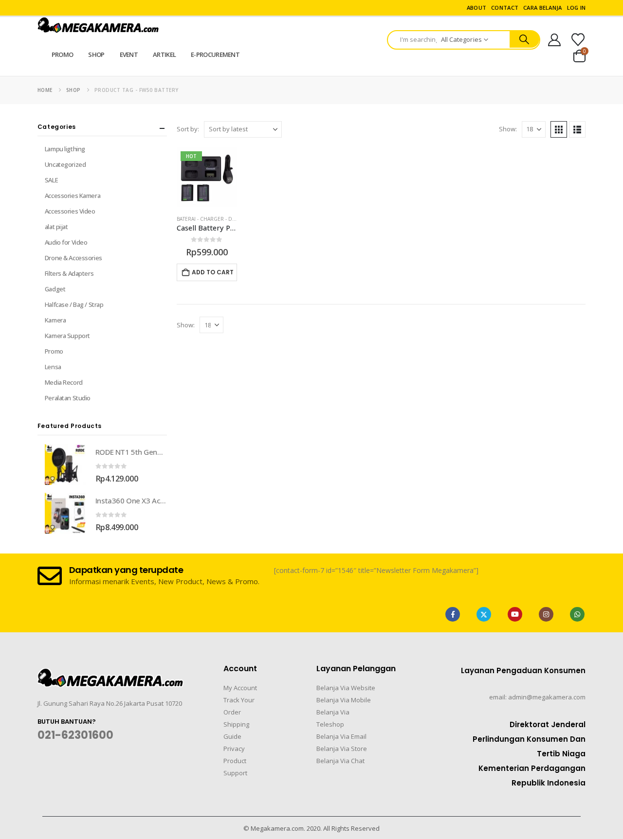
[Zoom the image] (110, 674)
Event (129, 54)
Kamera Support (67, 335)
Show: (508, 129)
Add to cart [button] (213, 272)
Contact (504, 7)
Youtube (515, 614)
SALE (51, 180)
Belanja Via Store (341, 748)
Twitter (483, 614)
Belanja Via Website (345, 687)
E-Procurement (215, 54)
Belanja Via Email (341, 736)
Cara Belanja (542, 7)
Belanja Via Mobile (343, 700)
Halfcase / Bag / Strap (74, 304)
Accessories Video (70, 211)
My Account (240, 687)
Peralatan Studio (68, 397)
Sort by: (188, 129)
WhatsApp (577, 614)
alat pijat (56, 226)
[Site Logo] (98, 25)
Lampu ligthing (65, 148)
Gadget (55, 289)
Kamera (55, 320)
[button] (558, 129)
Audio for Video (66, 242)
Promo (62, 54)
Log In (576, 7)
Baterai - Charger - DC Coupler (218, 218)
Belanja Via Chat (340, 760)
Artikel (164, 54)
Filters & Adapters (69, 273)
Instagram (546, 614)
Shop (96, 54)
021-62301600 (75, 735)
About (476, 7)
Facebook (452, 614)
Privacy (234, 748)
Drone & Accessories (73, 257)
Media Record (64, 382)
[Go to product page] (65, 464)
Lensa (53, 366)
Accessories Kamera (72, 195)
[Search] (524, 39)
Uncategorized (65, 164)
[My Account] (554, 40)
